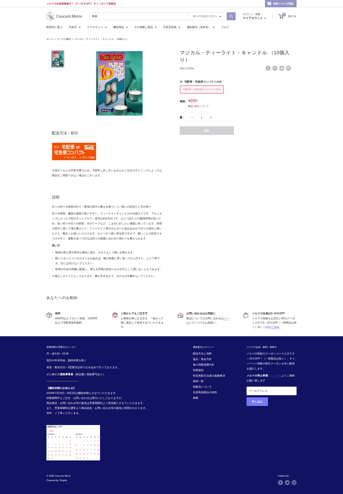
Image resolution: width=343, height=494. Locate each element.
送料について (201, 106)
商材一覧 (198, 381)
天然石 (73, 27)
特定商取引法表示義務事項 (209, 375)
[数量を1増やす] (211, 117)
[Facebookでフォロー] (280, 482)
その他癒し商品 (143, 27)
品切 (206, 130)
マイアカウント (253, 17)
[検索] (231, 16)
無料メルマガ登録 (283, 3)
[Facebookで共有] (268, 68)
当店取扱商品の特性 (205, 392)
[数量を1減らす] (192, 117)
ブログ (225, 27)
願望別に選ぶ (54, 27)
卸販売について (202, 386)
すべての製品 (64, 39)
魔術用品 (118, 27)
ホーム (49, 39)
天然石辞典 (170, 27)
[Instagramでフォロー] (294, 482)
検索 (195, 397)
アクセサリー (95, 27)
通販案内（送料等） (199, 27)
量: (181, 117)
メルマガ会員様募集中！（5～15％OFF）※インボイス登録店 (81, 3)
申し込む (257, 401)
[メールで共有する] (288, 68)
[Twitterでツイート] (281, 68)
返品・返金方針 (202, 359)
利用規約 (198, 370)
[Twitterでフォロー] (287, 482)
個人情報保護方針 (203, 364)
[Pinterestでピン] (274, 68)
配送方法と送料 (202, 353)
